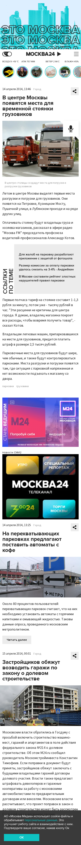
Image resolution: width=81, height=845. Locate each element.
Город (37, 89)
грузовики (22, 386)
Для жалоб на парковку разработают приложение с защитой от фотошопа (46, 256)
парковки (8, 386)
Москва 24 (40, 54)
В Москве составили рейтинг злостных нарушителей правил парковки (47, 278)
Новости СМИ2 (11, 452)
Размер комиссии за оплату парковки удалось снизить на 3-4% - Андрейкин (46, 267)
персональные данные (41, 820)
